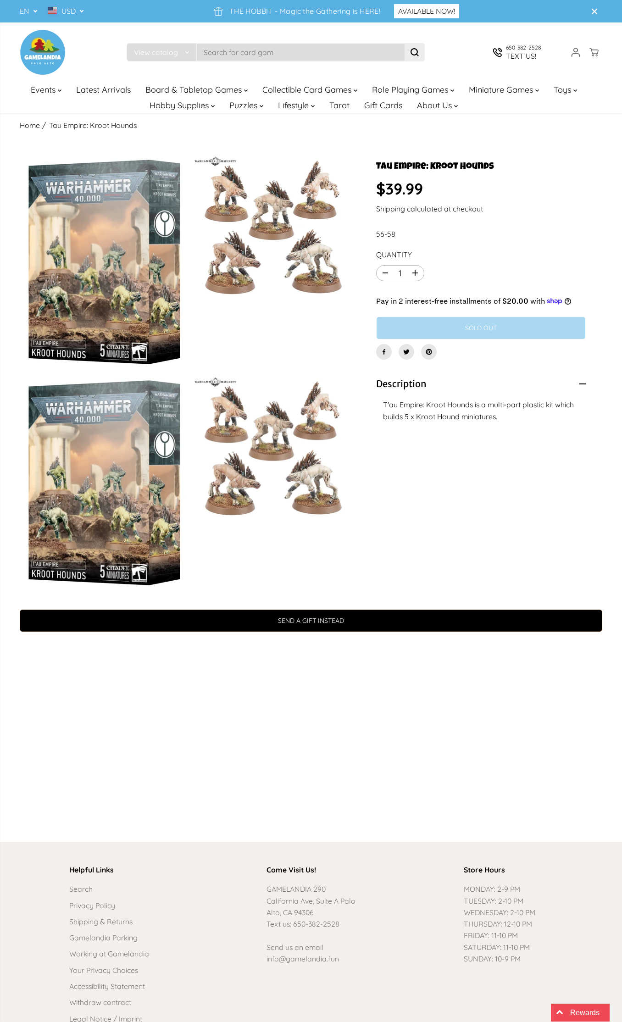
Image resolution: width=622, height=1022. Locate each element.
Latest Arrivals (103, 89)
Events (44, 89)
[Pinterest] (429, 352)
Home (30, 125)
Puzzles (244, 105)
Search (81, 889)
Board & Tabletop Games (194, 89)
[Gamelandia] (43, 52)
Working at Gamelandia (109, 953)
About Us (435, 105)
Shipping (390, 208)
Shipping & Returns (101, 921)
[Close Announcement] (594, 11)
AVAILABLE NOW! (426, 11)
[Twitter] (406, 352)
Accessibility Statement (107, 986)
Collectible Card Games (308, 89)
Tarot (339, 105)
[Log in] (575, 52)
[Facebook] (384, 352)
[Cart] (594, 52)
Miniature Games (502, 89)
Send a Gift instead (311, 621)
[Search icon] (415, 52)
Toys (563, 89)
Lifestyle (294, 105)
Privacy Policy (92, 905)
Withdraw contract (100, 1002)
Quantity (394, 254)
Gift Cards (383, 105)
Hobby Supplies (180, 105)
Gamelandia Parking (103, 937)
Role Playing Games (411, 89)
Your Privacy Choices (103, 970)
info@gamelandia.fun (303, 958)
